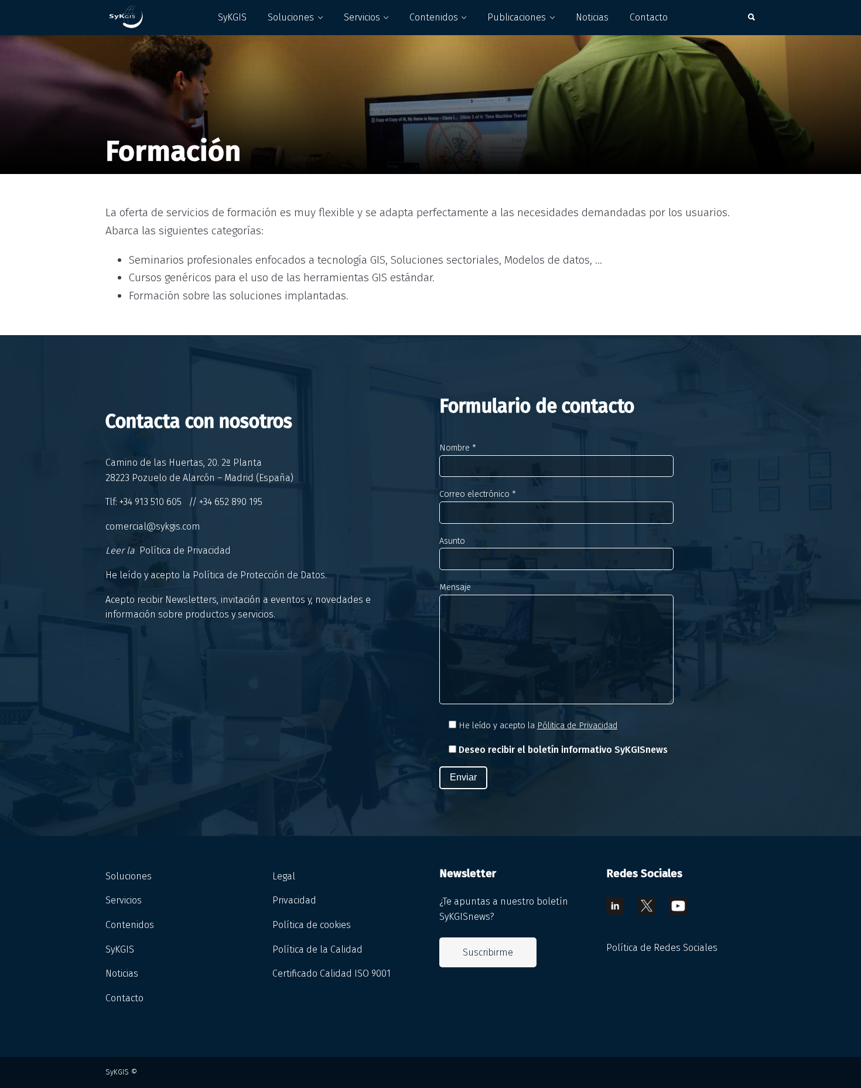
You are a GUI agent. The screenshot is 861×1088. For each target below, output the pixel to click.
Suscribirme (488, 952)
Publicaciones (516, 17)
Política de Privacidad (185, 550)
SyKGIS (232, 17)
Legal (283, 876)
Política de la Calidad (317, 949)
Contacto (649, 17)
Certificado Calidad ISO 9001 (331, 973)
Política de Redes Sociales (662, 947)
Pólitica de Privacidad (577, 726)
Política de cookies (311, 924)
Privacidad (294, 900)
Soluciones (291, 17)
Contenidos (433, 17)
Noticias (592, 17)
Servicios (362, 17)
